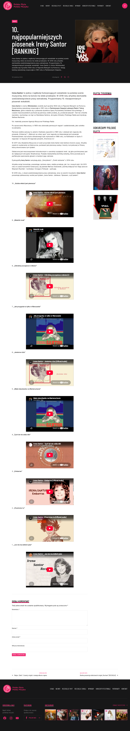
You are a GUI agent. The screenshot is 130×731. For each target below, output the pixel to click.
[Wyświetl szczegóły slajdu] (105, 177)
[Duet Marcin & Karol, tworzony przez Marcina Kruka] (74, 714)
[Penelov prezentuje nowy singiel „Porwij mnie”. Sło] (121, 714)
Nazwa (14, 628)
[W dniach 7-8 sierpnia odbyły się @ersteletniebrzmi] (98, 714)
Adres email (16, 637)
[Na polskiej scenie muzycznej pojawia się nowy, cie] (62, 714)
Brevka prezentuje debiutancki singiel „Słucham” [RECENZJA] (98, 675)
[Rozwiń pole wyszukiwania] (124, 5)
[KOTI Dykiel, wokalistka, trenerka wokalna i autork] (109, 714)
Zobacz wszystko (119, 705)
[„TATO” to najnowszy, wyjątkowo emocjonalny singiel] (86, 714)
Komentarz (16, 609)
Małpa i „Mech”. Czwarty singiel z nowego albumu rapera (30, 675)
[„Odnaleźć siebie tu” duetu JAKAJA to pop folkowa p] (50, 714)
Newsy (15, 21)
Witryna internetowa (18, 645)
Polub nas (32, 718)
